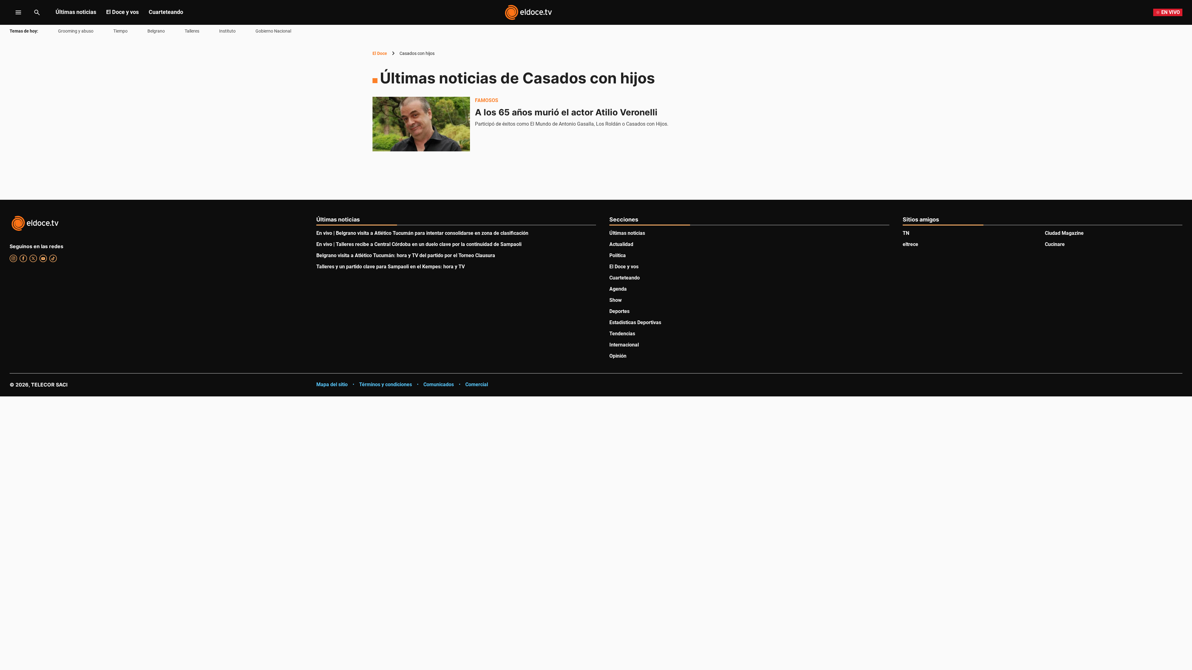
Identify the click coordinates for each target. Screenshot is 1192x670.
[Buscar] (37, 12)
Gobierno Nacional (273, 31)
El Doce (379, 53)
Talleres (192, 31)
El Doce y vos (122, 12)
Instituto (227, 31)
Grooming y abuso (75, 31)
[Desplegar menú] (13, 12)
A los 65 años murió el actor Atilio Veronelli (566, 112)
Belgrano (156, 31)
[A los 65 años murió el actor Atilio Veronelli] (421, 124)
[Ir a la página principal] (528, 12)
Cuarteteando (166, 12)
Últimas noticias (76, 12)
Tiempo (120, 31)
